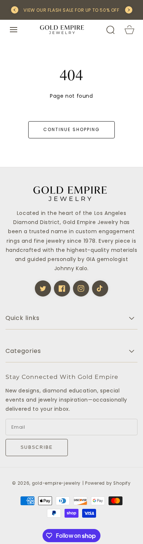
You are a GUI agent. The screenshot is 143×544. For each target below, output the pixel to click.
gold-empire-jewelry (56, 483)
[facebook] (62, 288)
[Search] (110, 29)
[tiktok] (100, 288)
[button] (14, 30)
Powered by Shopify (108, 483)
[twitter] (43, 288)
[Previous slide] (14, 10)
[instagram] (81, 288)
